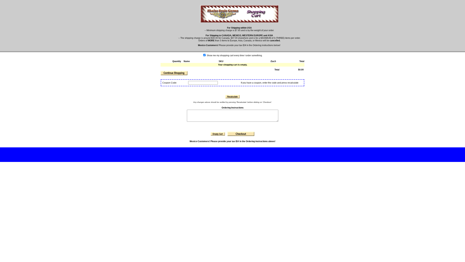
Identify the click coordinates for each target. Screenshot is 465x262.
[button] (174, 73)
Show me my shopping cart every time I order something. (234, 55)
